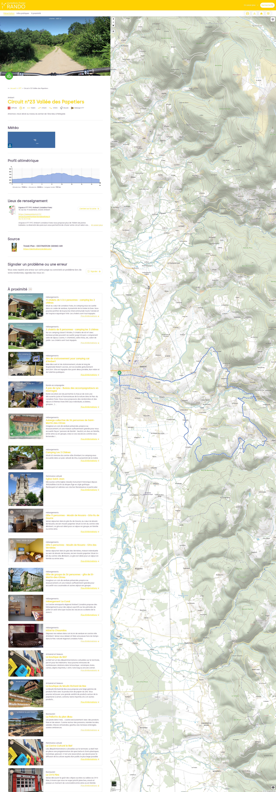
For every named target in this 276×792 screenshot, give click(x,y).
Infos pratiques (22, 13)
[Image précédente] (11, 306)
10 (29, 503)
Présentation (8, 13)
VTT (19, 88)
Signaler (94, 271)
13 (35, 503)
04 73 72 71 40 (24, 219)
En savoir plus (249, 5)
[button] (113, 25)
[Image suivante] (39, 306)
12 (33, 503)
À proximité (36, 13)
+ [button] (113, 19)
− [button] (113, 22)
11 (31, 503)
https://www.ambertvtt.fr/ (30, 214)
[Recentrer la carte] (113, 31)
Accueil (13, 88)
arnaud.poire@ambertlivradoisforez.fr (34, 217)
